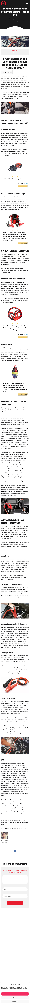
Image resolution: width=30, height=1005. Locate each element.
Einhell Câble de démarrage (13, 278)
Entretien (15, 50)
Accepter (15, 994)
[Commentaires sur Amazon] (15, 176)
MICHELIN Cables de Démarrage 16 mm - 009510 (13, 180)
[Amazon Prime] (25, 183)
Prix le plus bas (23, 186)
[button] (28, 984)
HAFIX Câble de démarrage (13, 193)
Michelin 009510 (8, 129)
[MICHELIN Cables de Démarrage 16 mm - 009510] (15, 167)
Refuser (15, 997)
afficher (9, 72)
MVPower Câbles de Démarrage (15, 250)
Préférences (15, 1001)
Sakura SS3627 (7, 344)
